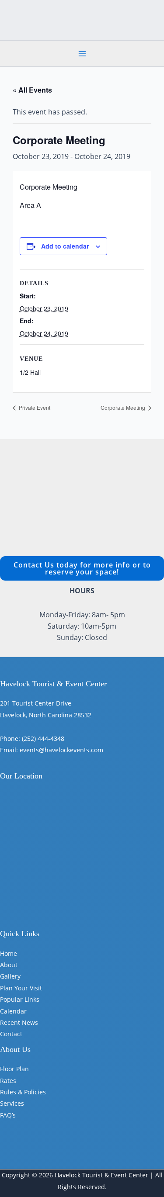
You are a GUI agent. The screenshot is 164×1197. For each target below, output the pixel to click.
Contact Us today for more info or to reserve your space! (82, 568)
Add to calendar (65, 246)
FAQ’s (8, 1115)
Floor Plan (14, 1069)
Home (8, 953)
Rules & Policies (23, 1092)
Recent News (19, 1022)
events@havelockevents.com (61, 750)
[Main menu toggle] (82, 53)
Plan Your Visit (21, 988)
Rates (8, 1080)
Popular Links (19, 999)
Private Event (33, 407)
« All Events (32, 90)
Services (12, 1103)
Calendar (13, 1011)
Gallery (10, 976)
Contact (11, 1034)
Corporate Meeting (124, 407)
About (8, 965)
